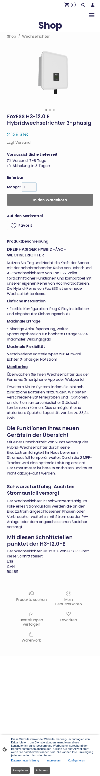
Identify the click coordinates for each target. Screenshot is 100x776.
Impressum (53, 760)
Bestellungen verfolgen (31, 622)
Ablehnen (42, 770)
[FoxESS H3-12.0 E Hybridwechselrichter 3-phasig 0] (50, 75)
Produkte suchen (31, 599)
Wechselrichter (36, 36)
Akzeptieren (20, 770)
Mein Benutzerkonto (68, 601)
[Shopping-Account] (92, 5)
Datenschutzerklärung (25, 760)
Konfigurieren (76, 760)
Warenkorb (31, 640)
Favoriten (68, 619)
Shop (11, 36)
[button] (23, 225)
